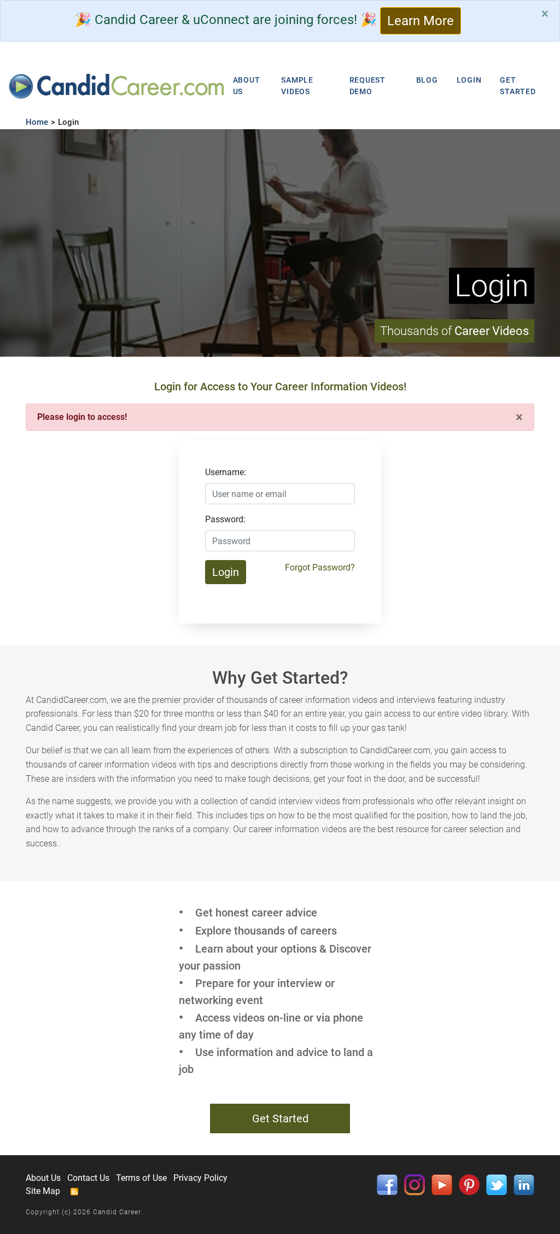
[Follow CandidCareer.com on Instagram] (414, 1184)
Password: (225, 519)
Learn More (420, 20)
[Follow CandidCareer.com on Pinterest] (469, 1184)
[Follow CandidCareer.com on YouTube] (441, 1184)
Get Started (280, 1118)
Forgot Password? (320, 567)
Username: (225, 472)
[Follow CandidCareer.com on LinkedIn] (524, 1184)
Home (37, 122)
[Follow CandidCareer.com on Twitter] (496, 1184)
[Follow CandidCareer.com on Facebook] (387, 1184)
